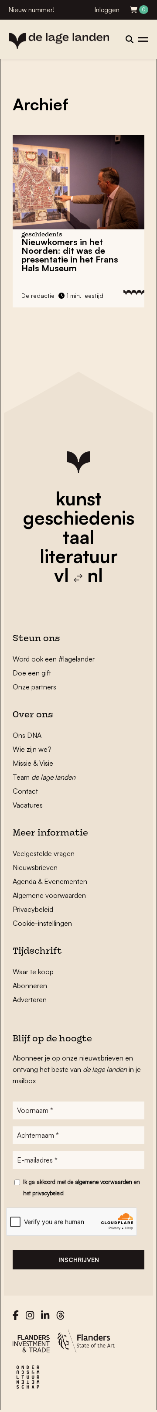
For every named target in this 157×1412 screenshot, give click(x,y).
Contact (25, 791)
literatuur (79, 556)
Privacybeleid (33, 909)
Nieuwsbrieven (35, 867)
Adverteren (30, 999)
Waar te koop (33, 971)
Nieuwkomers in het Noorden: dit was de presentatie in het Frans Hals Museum (69, 254)
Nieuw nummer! (32, 10)
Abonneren (30, 985)
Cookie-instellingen (42, 923)
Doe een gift (32, 672)
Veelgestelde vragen (44, 853)
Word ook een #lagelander (54, 659)
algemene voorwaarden (103, 1181)
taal (78, 536)
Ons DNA (27, 735)
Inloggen (107, 10)
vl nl (78, 575)
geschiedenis (78, 517)
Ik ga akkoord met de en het (81, 1187)
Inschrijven (78, 1259)
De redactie (38, 295)
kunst (78, 498)
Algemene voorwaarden (49, 895)
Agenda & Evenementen (50, 881)
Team (44, 777)
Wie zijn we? (32, 749)
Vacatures (28, 805)
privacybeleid (48, 1193)
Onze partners (34, 686)
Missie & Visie (33, 763)
